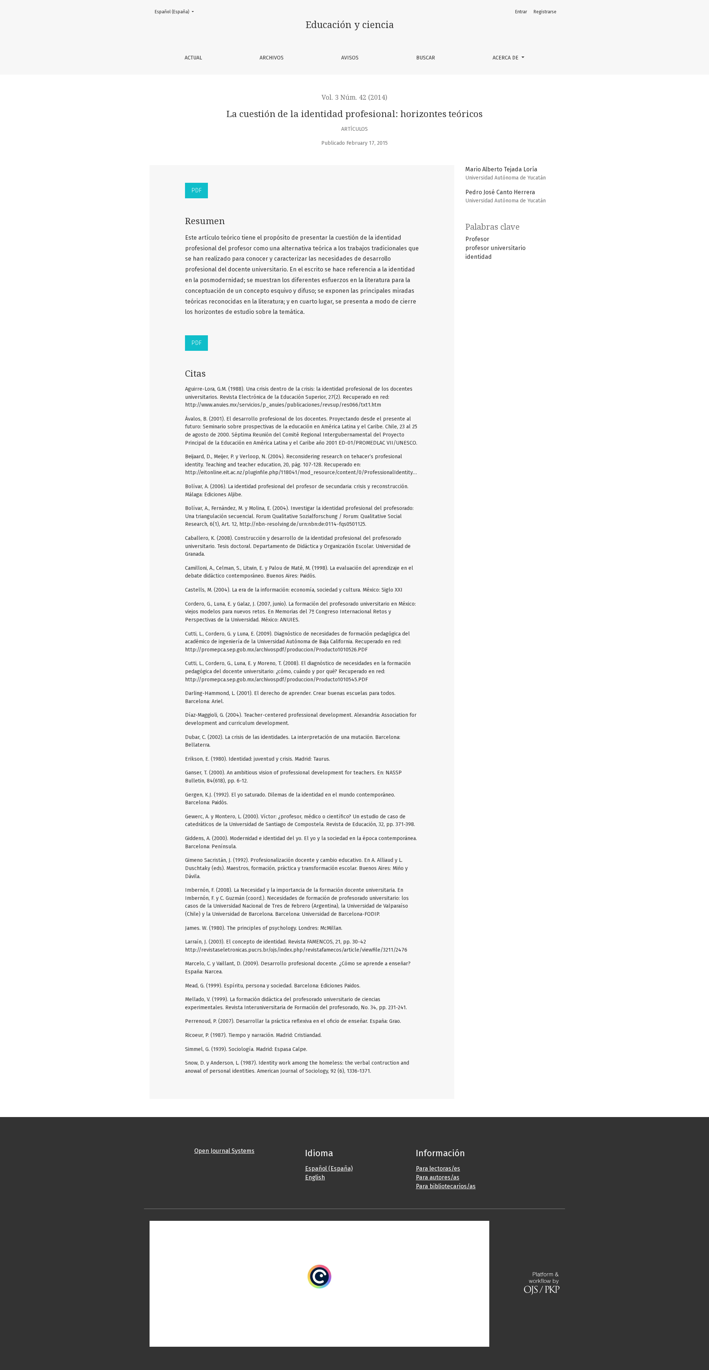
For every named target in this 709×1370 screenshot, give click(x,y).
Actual (193, 58)
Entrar (521, 11)
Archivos (272, 58)
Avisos (350, 58)
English (315, 1177)
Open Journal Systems (224, 1150)
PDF (196, 190)
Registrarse (545, 11)
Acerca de (506, 58)
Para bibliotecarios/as (446, 1186)
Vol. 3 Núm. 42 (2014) (354, 97)
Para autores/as (437, 1177)
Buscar (425, 58)
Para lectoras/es (438, 1168)
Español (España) (176, 11)
